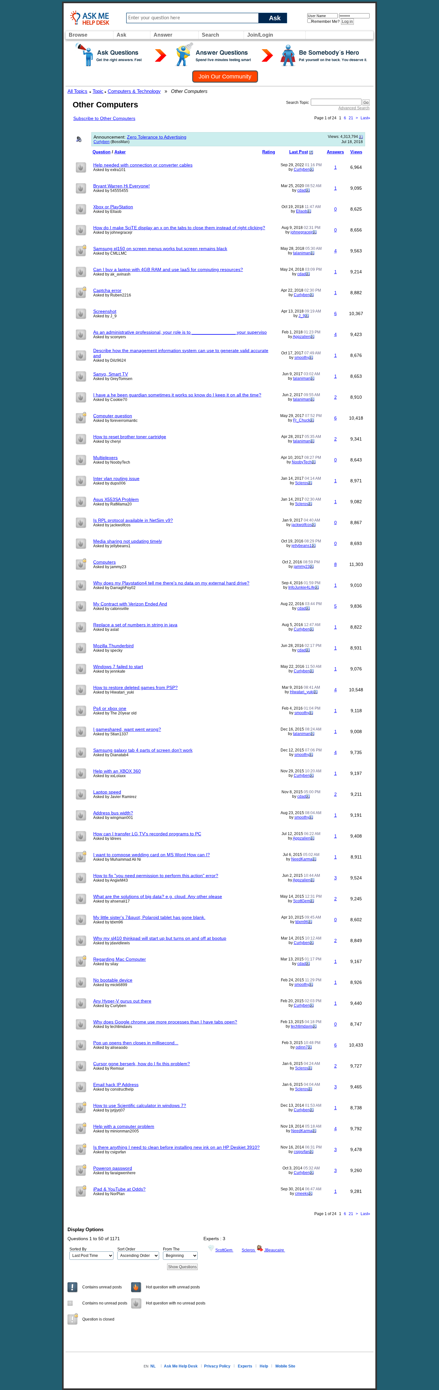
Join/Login (260, 35)
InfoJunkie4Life (301, 587)
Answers (335, 152)
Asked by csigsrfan (109, 1152)
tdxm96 (301, 922)
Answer (163, 35)
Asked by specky (107, 650)
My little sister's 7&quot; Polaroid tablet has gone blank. (149, 917)
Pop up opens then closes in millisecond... (135, 1042)
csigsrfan (301, 1151)
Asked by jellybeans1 (111, 546)
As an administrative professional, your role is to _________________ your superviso (180, 332)
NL (153, 1366)
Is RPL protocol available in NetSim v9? (133, 520)
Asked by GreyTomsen (112, 379)
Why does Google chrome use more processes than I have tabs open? (165, 1021)
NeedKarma (301, 859)
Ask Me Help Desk (181, 1366)
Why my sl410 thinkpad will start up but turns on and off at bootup (159, 938)
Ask (275, 17)
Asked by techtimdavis (112, 1026)
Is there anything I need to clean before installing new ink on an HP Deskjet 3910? (176, 1147)
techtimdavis (302, 1026)
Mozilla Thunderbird (113, 645)
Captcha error (107, 290)
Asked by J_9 (105, 316)
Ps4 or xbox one (109, 708)
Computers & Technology (134, 91)
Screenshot (104, 311)
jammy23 (302, 566)
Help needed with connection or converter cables (143, 165)
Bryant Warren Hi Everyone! (121, 185)
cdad (301, 190)
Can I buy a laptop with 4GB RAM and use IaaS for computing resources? (168, 269)
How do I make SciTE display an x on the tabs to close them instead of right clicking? (179, 227)
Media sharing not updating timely (127, 541)
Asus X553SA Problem (116, 499)
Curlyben (102, 142)
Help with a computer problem (123, 1126)
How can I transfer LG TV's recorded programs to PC (147, 833)
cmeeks (302, 1193)
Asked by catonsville (111, 608)
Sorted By (77, 1249)
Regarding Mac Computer (119, 959)
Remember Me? (325, 21)
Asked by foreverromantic (115, 420)
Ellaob (301, 211)
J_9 (302, 315)
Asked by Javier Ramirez (115, 797)
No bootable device (112, 980)
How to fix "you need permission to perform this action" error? (155, 875)
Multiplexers (105, 457)
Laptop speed (107, 792)
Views (356, 152)
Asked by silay (105, 964)
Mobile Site (285, 1366)
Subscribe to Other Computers (104, 118)
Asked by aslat (106, 629)
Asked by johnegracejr (112, 232)
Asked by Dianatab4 (111, 755)
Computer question (112, 415)
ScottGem (301, 901)
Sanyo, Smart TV (110, 374)
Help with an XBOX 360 (117, 771)
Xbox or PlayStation (113, 206)
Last (365, 118)
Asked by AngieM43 (110, 880)
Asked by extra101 (109, 170)
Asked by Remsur (108, 1068)
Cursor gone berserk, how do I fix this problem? (141, 1063)
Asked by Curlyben (109, 1006)
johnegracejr (302, 232)
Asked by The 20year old (115, 713)
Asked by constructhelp (113, 1089)
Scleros (301, 483)
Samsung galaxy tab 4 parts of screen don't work (143, 750)
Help (264, 1366)
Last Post (298, 152)
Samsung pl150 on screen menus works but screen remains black (160, 248)
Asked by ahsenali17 (111, 901)
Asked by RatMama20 (112, 504)
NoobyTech (302, 462)
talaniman (301, 253)
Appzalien (301, 336)
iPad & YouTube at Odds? (119, 1189)
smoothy (301, 357)
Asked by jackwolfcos (111, 525)
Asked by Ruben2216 (112, 295)
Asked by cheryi (107, 441)
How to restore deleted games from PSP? (135, 687)
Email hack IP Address (116, 1084)
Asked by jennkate (109, 671)
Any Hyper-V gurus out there (122, 1001)
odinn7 (302, 1047)
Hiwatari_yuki (302, 692)
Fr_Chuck (301, 420)
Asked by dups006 (109, 483)
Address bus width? (113, 812)
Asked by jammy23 (109, 567)
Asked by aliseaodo (110, 1047)
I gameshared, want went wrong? (127, 729)
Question (102, 152)
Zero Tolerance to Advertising (156, 137)
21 (351, 118)
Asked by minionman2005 (116, 1131)
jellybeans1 (301, 545)
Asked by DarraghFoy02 (114, 588)
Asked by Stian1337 (110, 734)
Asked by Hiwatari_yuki (113, 692)
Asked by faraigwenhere (114, 1173)
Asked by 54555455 (110, 190)
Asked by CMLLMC (110, 253)
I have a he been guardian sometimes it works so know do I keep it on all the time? (177, 394)
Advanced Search (354, 108)
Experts (245, 1366)
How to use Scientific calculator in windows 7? (139, 1105)
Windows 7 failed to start (118, 666)
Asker (120, 152)
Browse (78, 35)
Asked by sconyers (109, 337)
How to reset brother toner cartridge (129, 436)
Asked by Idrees (107, 838)
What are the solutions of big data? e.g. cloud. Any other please (157, 896)
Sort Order (126, 1249)
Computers (104, 562)
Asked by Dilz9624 (109, 360)
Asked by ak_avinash (111, 274)
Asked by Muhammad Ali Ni (117, 859)
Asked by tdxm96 (108, 922)
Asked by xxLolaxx (109, 776)
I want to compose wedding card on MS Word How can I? (151, 854)
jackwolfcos (301, 524)
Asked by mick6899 (110, 985)
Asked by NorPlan (109, 1194)
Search (210, 35)
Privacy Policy (217, 1366)
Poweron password (112, 1168)
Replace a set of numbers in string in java (135, 624)
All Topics (77, 91)
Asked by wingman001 (113, 817)
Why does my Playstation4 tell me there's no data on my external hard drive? (171, 583)
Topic (98, 91)
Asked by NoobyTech (111, 462)
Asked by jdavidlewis (111, 943)
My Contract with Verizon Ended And (130, 603)
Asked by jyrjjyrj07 (109, 1110)
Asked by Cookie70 (110, 399)
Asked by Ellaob (107, 211)
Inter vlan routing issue (116, 478)
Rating (268, 152)
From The (171, 1249)
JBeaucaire (274, 1250)
